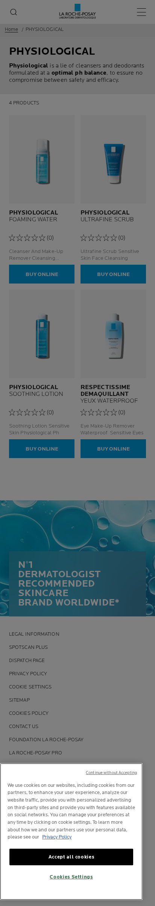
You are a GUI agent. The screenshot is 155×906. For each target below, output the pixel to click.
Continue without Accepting (111, 772)
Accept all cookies (71, 857)
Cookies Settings (71, 877)
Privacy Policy (56, 837)
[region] (71, 831)
